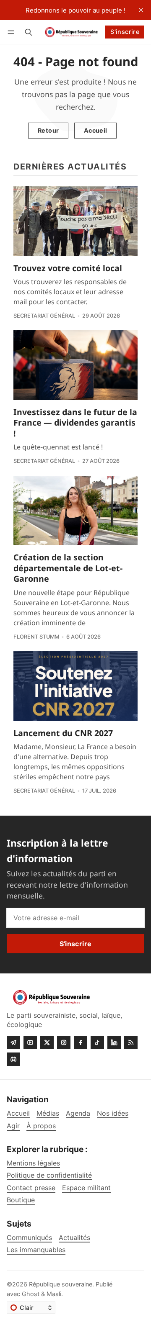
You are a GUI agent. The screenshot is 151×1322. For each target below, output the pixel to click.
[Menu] (12, 32)
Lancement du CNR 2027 (63, 733)
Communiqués (29, 1238)
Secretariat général (44, 316)
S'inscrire (124, 31)
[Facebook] (80, 1042)
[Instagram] (63, 1042)
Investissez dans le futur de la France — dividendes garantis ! (75, 422)
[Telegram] (13, 1042)
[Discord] (13, 1059)
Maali (54, 1293)
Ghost (30, 1293)
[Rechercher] (28, 32)
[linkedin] (114, 1042)
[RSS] (131, 1042)
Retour (48, 130)
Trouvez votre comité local (67, 268)
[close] (141, 10)
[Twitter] (47, 1042)
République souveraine (60, 1284)
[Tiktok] (97, 1042)
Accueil (95, 130)
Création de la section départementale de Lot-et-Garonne (67, 568)
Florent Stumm (36, 637)
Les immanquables (36, 1250)
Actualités (74, 1238)
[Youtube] (30, 1042)
